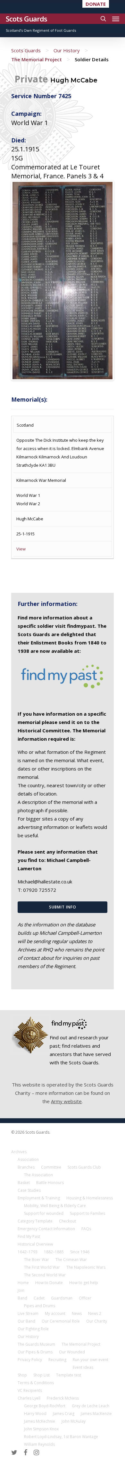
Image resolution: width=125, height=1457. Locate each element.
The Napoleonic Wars (85, 1267)
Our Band (26, 1321)
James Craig (63, 1413)
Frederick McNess (63, 1398)
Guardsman (61, 1298)
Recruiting (57, 1359)
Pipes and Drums (39, 1305)
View (21, 549)
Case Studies (29, 1190)
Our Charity (96, 1321)
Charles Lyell (29, 1398)
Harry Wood (35, 1413)
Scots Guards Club (84, 1167)
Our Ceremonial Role (61, 1321)
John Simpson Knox (41, 1429)
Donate (96, 4)
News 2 (94, 1313)
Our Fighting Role (33, 1329)
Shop (22, 1375)
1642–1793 (28, 1252)
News (77, 1313)
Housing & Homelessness (89, 1198)
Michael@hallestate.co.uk (45, 881)
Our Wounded (72, 1352)
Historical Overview (35, 1244)
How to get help (83, 1282)
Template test (68, 1375)
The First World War (42, 1267)
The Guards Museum (36, 1344)
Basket (24, 1182)
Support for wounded (43, 1213)
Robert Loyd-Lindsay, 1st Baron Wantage (61, 1436)
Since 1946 (79, 1252)
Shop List (41, 1375)
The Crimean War (71, 1259)
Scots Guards (26, 18)
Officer (85, 1298)
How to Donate (49, 1282)
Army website (66, 1101)
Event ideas (83, 1367)
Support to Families (87, 1213)
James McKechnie (39, 1421)
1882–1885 (54, 1252)
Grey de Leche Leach (90, 1406)
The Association (38, 1175)
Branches (26, 1167)
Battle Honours (50, 1182)
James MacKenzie (96, 1413)
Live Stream (28, 1313)
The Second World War (45, 1275)
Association (28, 1159)
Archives (19, 1152)
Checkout (67, 1221)
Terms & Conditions (36, 1382)
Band (22, 1298)
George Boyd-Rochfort (44, 1406)
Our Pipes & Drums (35, 1352)
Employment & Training (39, 1198)
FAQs (86, 1228)
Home (23, 1282)
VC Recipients (30, 1390)
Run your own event (90, 1359)
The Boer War (36, 1259)
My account (55, 1313)
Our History (67, 50)
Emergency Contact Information (46, 1228)
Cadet (39, 1298)
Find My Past (29, 1236)
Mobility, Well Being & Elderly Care (55, 1205)
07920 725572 (39, 890)
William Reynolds (39, 1444)
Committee (51, 1167)
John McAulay (74, 1421)
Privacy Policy (30, 1359)
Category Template (35, 1221)
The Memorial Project (36, 59)
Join (21, 1290)
